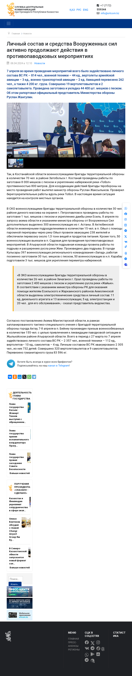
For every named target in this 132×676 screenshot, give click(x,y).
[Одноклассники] (15, 377)
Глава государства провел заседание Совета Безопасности (17, 462)
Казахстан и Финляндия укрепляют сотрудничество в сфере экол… (18, 504)
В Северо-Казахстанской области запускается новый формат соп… (18, 556)
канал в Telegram (58, 365)
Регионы (74, 649)
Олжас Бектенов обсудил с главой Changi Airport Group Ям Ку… (14, 529)
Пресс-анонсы (73, 644)
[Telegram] (34, 377)
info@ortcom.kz (110, 13)
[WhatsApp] (29, 377)
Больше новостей (20, 473)
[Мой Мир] (20, 377)
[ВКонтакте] (10, 377)
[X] (24, 377)
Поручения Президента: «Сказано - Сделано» (22, 488)
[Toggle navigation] (8, 23)
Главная (73, 638)
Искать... (15, 584)
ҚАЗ (72, 9)
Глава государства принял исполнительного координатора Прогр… (19, 438)
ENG (85, 9)
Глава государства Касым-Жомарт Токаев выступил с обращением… (17, 413)
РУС (78, 9)
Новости (39, 63)
